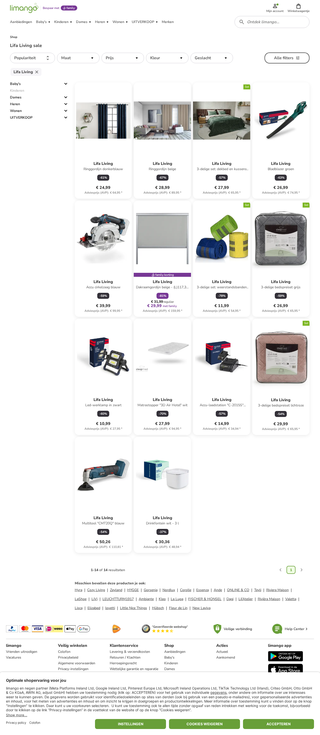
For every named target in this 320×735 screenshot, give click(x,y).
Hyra (78, 590)
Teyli (257, 590)
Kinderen (171, 663)
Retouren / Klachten (125, 657)
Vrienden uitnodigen (21, 651)
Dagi (230, 599)
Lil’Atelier (245, 599)
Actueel (222, 651)
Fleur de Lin (178, 608)
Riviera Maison (277, 590)
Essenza (202, 590)
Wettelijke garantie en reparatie (134, 669)
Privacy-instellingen (73, 669)
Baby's (15, 83)
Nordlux (168, 590)
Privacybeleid (68, 657)
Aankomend (225, 657)
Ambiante (146, 599)
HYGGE (133, 590)
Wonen (16, 110)
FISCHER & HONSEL (205, 599)
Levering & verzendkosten (130, 651)
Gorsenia (151, 590)
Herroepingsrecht (123, 663)
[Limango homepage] (24, 8)
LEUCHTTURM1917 (118, 599)
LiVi (95, 599)
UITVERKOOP (21, 117)
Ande (218, 590)
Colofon (64, 651)
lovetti (110, 608)
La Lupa (177, 599)
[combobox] (272, 22)
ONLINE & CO (238, 590)
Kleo (162, 599)
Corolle (185, 590)
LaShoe (80, 599)
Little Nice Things (133, 608)
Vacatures (13, 657)
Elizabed (94, 608)
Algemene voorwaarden (76, 663)
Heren (15, 104)
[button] (299, 8)
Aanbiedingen (175, 651)
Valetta (290, 599)
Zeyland (116, 590)
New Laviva (201, 608)
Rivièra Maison (269, 599)
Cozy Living (96, 590)
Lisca (78, 608)
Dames (16, 97)
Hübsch (158, 608)
